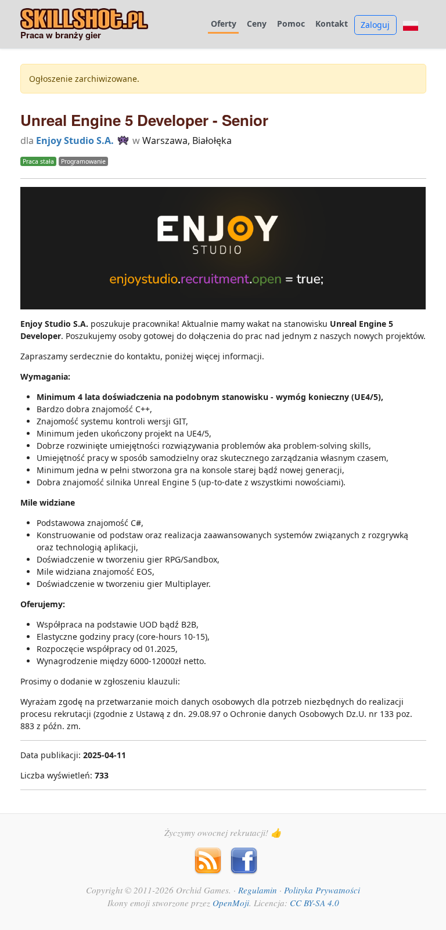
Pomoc (291, 24)
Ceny (257, 24)
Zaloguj (375, 24)
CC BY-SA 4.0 (314, 903)
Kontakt (331, 24)
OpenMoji (231, 903)
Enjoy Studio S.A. (75, 140)
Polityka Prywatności (322, 890)
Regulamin (257, 890)
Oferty (223, 24)
